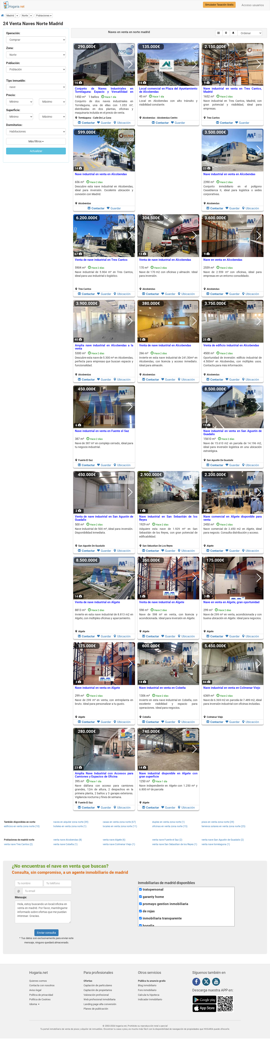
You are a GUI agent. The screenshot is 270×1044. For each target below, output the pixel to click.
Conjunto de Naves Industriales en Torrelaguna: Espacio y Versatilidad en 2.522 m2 (104, 92)
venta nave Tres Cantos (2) (18, 844)
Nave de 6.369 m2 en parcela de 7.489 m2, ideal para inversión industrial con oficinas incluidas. (232, 701)
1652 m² (232, 107)
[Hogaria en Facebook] (197, 982)
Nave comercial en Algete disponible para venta (232, 518)
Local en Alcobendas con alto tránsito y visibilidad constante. (168, 102)
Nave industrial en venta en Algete (97, 688)
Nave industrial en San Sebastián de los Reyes (168, 518)
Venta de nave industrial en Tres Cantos (101, 260)
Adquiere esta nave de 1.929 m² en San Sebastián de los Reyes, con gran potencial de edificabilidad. (168, 532)
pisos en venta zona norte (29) (218, 822)
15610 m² (232, 449)
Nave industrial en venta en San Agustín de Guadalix (232, 432)
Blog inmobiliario (147, 985)
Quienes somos (38, 980)
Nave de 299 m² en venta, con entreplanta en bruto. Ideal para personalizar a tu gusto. (104, 701)
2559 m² (232, 278)
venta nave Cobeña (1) (65, 844)
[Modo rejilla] (219, 33)
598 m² (168, 620)
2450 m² (232, 535)
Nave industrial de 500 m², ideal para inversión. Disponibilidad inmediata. (104, 530)
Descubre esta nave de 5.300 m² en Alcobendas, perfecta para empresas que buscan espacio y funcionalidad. (104, 361)
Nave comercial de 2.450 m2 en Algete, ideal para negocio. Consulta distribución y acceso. (232, 530)
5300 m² (104, 363)
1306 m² (168, 706)
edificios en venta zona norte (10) (22, 826)
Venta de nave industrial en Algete (97, 602)
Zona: (9, 48)
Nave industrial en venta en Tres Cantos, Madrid (232, 90)
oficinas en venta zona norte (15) (169, 826)
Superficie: (13, 110)
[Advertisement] (168, 170)
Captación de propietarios (98, 990)
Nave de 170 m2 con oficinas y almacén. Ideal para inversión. (168, 273)
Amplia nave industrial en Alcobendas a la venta (104, 347)
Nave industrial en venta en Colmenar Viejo (231, 688)
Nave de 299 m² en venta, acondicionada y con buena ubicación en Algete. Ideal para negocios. (232, 616)
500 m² (104, 535)
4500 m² (232, 363)
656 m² (104, 192)
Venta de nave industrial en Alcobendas (165, 260)
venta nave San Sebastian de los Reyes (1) (174, 844)
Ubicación (123, 123)
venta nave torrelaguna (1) (216, 844)
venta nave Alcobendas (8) (67, 839)
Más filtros (35, 141)
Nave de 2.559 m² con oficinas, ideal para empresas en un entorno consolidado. (232, 273)
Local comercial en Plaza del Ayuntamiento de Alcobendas (168, 90)
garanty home (153, 897)
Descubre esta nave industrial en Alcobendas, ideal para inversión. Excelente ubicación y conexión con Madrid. (104, 190)
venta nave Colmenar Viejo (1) (119, 844)
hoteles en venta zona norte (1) (69, 826)
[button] (44, 15)
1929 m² (168, 535)
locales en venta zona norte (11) (120, 826)
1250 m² (168, 791)
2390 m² (232, 192)
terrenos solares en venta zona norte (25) (223, 826)
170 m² (168, 278)
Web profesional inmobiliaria (99, 999)
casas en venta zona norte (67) (119, 822)
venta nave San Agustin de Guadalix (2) (223, 839)
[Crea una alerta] (234, 33)
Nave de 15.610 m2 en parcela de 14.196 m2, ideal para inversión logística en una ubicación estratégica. (232, 447)
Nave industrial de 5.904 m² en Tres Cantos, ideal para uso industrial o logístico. (104, 273)
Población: (13, 63)
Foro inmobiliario (147, 990)
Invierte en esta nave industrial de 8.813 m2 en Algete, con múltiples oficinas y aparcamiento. (104, 616)
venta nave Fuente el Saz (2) (167, 839)
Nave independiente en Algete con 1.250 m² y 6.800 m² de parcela (168, 787)
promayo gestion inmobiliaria (165, 904)
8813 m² (104, 620)
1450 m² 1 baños (104, 107)
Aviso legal (35, 990)
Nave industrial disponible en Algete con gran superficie (168, 775)
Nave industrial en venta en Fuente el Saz (102, 431)
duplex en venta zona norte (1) (168, 822)
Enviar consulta (46, 932)
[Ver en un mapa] (226, 33)
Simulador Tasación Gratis (219, 4)
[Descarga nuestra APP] (213, 1003)
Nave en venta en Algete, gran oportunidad (231, 602)
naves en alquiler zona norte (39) (70, 822)
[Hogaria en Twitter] (207, 982)
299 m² (232, 620)
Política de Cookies (40, 999)
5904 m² (104, 278)
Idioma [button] (33, 1004)
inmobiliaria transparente (162, 918)
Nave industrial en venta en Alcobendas (101, 174)
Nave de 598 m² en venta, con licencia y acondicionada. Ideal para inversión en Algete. (168, 616)
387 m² (104, 449)
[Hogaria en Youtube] (217, 982)
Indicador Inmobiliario (150, 999)
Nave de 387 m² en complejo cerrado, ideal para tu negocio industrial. (104, 445)
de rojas (149, 911)
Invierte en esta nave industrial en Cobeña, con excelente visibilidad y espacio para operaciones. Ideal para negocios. (168, 703)
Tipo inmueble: (15, 80)
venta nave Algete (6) (114, 839)
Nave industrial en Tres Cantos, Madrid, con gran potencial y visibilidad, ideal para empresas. (232, 104)
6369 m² (232, 706)
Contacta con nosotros (42, 985)
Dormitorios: (14, 125)
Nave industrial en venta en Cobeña (162, 688)
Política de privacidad (41, 994)
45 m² (168, 107)
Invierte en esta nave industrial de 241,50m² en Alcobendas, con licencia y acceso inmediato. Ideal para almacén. (168, 361)
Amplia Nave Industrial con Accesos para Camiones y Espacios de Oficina (104, 775)
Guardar (106, 123)
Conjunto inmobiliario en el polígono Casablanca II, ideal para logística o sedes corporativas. (232, 190)
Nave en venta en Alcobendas (222, 260)
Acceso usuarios (253, 5)
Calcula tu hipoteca (148, 994)
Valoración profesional (96, 994)
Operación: (13, 33)
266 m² (168, 363)
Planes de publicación (96, 1008)
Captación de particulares (98, 985)
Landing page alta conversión (100, 1004)
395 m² (104, 791)
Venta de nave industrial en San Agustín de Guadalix (104, 518)
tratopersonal (153, 889)
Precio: (10, 95)
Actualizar (36, 151)
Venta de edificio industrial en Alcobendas (231, 345)
